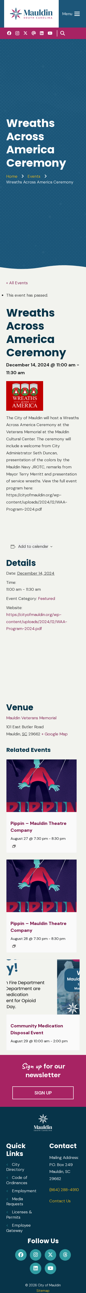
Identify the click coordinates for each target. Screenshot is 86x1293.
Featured (46, 598)
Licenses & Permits (19, 1214)
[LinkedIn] (42, 33)
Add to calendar (33, 546)
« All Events (17, 283)
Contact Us (60, 1201)
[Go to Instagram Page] (36, 1254)
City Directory (15, 1167)
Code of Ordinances (16, 1180)
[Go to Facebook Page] (21, 1254)
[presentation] (41, 785)
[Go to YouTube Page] (50, 1268)
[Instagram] (17, 33)
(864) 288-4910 (64, 1189)
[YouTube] (50, 33)
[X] (25, 33)
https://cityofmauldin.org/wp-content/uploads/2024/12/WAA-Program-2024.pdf (36, 621)
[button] (71, 14)
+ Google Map (55, 734)
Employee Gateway (18, 1228)
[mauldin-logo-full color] (31, 14)
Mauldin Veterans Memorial (31, 718)
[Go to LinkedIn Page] (36, 1268)
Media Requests (14, 1201)
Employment (24, 1191)
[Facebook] (9, 33)
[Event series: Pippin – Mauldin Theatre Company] (14, 846)
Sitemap (43, 1291)
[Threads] (34, 33)
